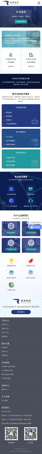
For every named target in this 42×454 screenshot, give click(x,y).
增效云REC (5, 328)
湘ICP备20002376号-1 (21, 449)
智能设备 (5, 336)
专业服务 (5, 363)
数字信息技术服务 (8, 374)
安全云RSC (5, 332)
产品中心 (5, 321)
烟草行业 (5, 351)
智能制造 (5, 355)
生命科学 (5, 347)
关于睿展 (5, 397)
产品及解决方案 (7, 370)
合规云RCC (5, 324)
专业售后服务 (6, 378)
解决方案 (5, 344)
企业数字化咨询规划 (8, 366)
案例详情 (11, 66)
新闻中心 (5, 385)
